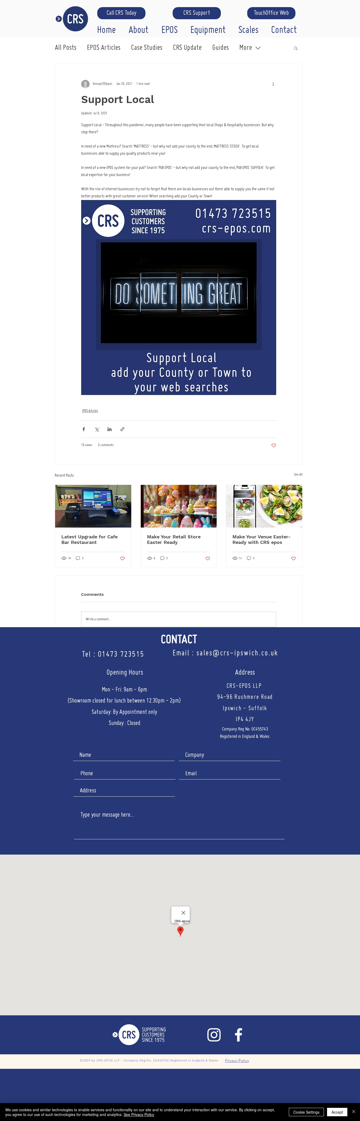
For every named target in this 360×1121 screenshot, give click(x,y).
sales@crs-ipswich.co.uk (237, 653)
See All (298, 474)
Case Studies (146, 48)
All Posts (65, 48)
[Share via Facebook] (83, 429)
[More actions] (273, 84)
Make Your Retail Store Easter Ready (174, 539)
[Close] (354, 1112)
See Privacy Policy (139, 1114)
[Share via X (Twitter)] (96, 429)
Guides (220, 48)
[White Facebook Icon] (238, 1035)
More (245, 48)
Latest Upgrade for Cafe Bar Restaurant (89, 539)
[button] (141, 29)
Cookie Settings (306, 1112)
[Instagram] (214, 1035)
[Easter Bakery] (179, 506)
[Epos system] (93, 506)
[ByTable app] (264, 506)
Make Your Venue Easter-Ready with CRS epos (261, 539)
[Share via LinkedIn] (109, 429)
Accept (337, 1112)
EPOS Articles (103, 48)
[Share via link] (122, 429)
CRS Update (187, 48)
